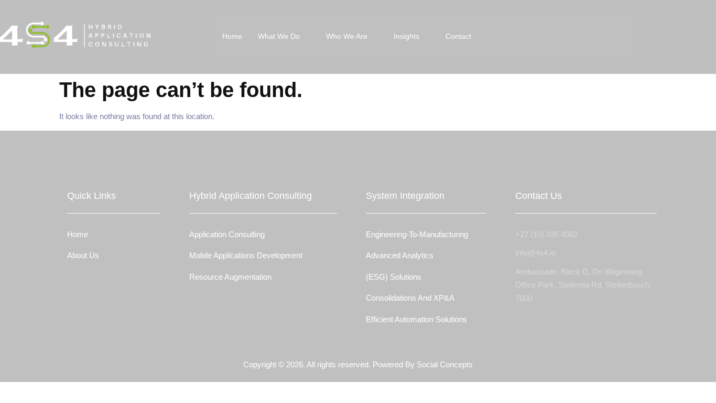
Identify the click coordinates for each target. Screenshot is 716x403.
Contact (458, 36)
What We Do (279, 36)
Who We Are (346, 36)
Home (232, 36)
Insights (406, 36)
